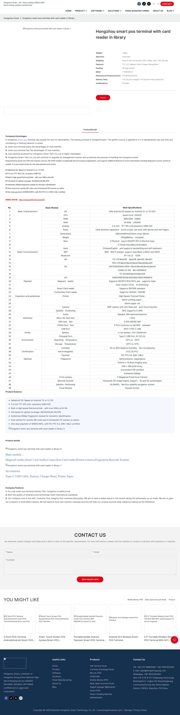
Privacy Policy (140, 710)
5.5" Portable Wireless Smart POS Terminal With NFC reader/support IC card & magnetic (159, 639)
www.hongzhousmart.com (110, 710)
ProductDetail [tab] (90, 129)
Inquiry (103, 98)
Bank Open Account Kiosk (155, 600)
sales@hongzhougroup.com (153, 670)
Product (172, 600)
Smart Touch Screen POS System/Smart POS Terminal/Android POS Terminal (52, 639)
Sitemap (128, 710)
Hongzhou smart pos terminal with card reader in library (48, 18)
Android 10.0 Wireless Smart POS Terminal (123, 638)
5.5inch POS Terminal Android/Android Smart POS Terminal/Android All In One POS (18, 639)
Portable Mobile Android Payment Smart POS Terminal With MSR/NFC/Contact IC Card (89, 639)
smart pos (22, 139)
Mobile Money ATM (135, 600)
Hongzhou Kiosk (11, 18)
